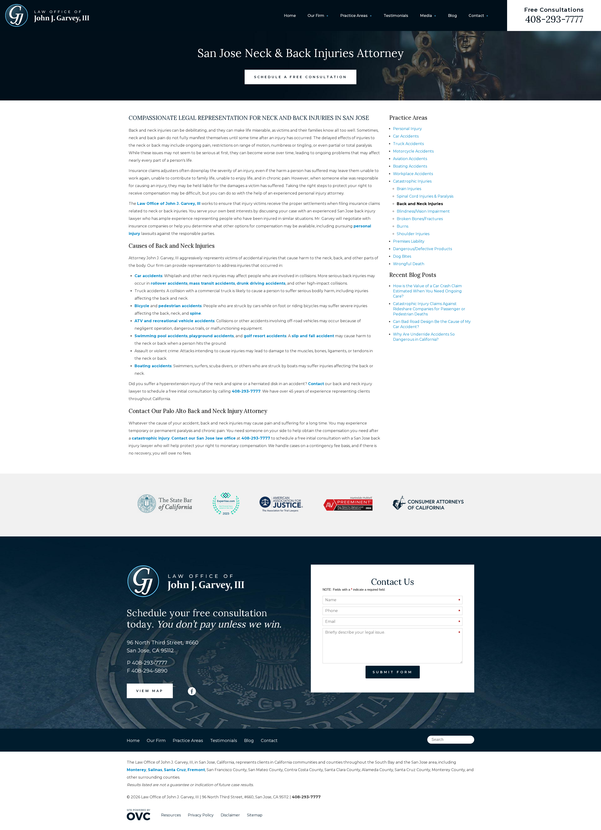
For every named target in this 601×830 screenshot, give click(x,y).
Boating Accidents (410, 166)
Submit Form (393, 672)
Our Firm (316, 15)
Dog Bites (402, 256)
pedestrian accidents (180, 306)
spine (195, 313)
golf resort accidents (265, 336)
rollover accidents (169, 283)
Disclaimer (230, 815)
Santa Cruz (175, 770)
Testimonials (396, 15)
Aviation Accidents (410, 159)
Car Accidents (406, 136)
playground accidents (211, 336)
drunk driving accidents (261, 283)
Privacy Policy (201, 815)
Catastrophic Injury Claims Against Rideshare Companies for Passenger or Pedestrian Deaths (429, 309)
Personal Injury (407, 128)
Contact (476, 15)
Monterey (136, 770)
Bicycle (142, 306)
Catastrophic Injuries (412, 181)
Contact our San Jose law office (203, 438)
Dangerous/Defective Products (422, 249)
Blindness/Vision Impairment (423, 211)
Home (290, 15)
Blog (452, 15)
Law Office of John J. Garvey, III (168, 203)
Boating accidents (153, 366)
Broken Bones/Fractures (420, 219)
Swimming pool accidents (161, 336)
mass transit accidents (212, 283)
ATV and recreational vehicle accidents (175, 321)
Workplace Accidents (413, 174)
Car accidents (148, 276)
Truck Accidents (408, 144)
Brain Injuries (409, 189)
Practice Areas (354, 15)
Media (426, 15)
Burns (402, 226)
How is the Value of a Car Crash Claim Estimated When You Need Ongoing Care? (427, 291)
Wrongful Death (408, 264)
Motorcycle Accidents (413, 151)
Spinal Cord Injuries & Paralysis (425, 196)
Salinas (155, 770)
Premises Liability (408, 241)
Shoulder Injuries (413, 234)
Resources (171, 815)
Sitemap (254, 815)
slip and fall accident (313, 336)
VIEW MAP (149, 691)
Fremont (196, 770)
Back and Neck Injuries (420, 204)
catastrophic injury (151, 438)
